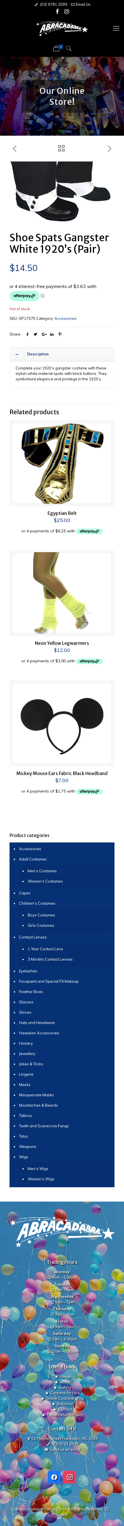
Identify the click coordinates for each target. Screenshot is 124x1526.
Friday (62, 1321)
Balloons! (65, 1404)
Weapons (27, 1146)
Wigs (23, 1157)
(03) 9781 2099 (53, 4)
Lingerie (26, 1074)
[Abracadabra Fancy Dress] (62, 28)
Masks (25, 1084)
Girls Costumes (41, 925)
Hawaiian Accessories (39, 1033)
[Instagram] (67, 11)
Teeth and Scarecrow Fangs (44, 1126)
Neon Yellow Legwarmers (62, 643)
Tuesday (62, 1284)
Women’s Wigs (41, 1179)
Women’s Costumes (45, 881)
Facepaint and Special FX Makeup (49, 981)
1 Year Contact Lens (45, 949)
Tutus (23, 1136)
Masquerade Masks (36, 1095)
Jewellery (27, 1053)
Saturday (62, 1333)
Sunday (62, 1346)
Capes (25, 893)
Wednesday (62, 1296)
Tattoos (25, 1115)
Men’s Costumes (42, 871)
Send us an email (65, 1449)
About (65, 1382)
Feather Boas (31, 991)
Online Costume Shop (65, 1398)
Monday (62, 1272)
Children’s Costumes (37, 903)
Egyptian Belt (62, 513)
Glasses (26, 1002)
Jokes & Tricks (31, 1064)
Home (65, 1376)
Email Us (83, 4)
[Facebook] (57, 11)
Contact (65, 1409)
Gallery (65, 1387)
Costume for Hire (65, 1393)
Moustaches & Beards (38, 1105)
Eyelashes (28, 971)
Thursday (62, 1309)
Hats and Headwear (37, 1022)
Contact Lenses (33, 937)
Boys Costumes (41, 915)
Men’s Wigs (38, 1168)
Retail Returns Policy (65, 1414)
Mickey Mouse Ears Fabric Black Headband (62, 773)
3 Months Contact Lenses (50, 959)
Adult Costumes (33, 859)
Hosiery (26, 1043)
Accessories (66, 318)
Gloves (25, 1012)
